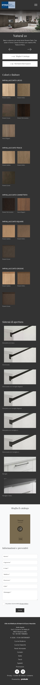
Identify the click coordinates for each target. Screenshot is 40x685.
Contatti (20, 652)
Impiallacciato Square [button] (12, 222)
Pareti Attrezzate (20, 648)
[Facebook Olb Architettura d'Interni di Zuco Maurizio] (17, 671)
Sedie (20, 656)
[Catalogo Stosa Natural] (20, 528)
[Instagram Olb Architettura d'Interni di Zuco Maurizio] (23, 671)
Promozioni (20, 667)
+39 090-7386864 (21, 634)
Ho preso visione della (16, 603)
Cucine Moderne (20, 641)
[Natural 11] (29, 49)
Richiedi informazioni (22, 64)
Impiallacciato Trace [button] (12, 148)
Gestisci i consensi (26, 675)
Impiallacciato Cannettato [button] (14, 195)
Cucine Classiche (20, 645)
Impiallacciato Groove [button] (13, 269)
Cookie (15, 675)
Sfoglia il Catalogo (22, 56)
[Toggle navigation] (35, 5)
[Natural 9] (10, 49)
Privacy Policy (24, 603)
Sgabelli (20, 663)
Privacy (9, 675)
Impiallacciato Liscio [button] (12, 80)
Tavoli (20, 659)
